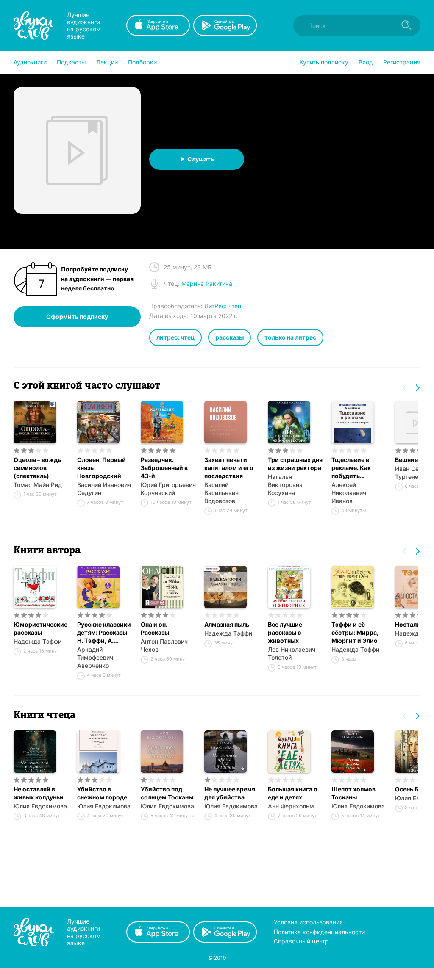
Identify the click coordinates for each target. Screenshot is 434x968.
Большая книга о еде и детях (292, 793)
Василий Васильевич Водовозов (221, 492)
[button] (30, 62)
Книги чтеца (44, 716)
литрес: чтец (175, 337)
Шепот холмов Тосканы (353, 793)
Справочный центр (301, 941)
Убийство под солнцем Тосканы (167, 793)
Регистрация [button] (401, 62)
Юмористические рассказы (40, 628)
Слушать (200, 159)
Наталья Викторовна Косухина (285, 484)
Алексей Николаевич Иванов (348, 492)
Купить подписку (324, 62)
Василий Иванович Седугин (104, 488)
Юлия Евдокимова (40, 806)
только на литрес (290, 337)
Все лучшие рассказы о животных (285, 632)
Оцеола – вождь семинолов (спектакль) (37, 467)
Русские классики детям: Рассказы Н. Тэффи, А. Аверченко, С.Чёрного (104, 632)
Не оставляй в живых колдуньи (39, 793)
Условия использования (308, 922)
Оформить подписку (77, 316)
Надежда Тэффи (37, 641)
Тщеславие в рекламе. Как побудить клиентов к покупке (351, 468)
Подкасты (71, 62)
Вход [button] (366, 62)
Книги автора (47, 551)
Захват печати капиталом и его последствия (228, 467)
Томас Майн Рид (38, 484)
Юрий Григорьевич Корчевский (168, 488)
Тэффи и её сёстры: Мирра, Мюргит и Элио (354, 632)
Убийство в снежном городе (102, 793)
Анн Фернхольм (291, 806)
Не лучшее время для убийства (229, 793)
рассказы (229, 337)
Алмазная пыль (226, 624)
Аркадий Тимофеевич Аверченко (95, 657)
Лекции (107, 62)
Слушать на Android (302, 186)
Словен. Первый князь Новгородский (101, 467)
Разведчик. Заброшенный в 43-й (164, 467)
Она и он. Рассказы (155, 628)
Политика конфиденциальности (319, 931)
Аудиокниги (30, 62)
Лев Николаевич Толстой (291, 653)
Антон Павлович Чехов (164, 645)
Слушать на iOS (200, 186)
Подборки (142, 62)
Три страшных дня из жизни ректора (295, 463)
